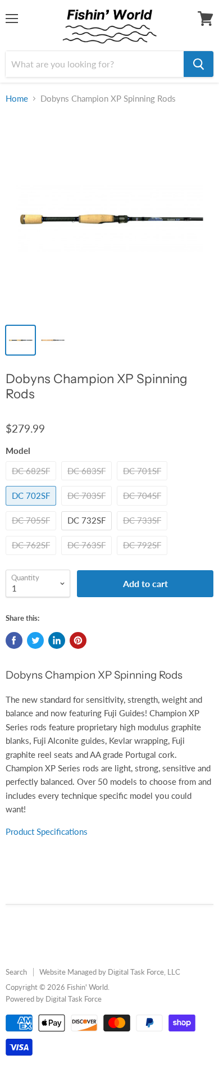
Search (16, 971)
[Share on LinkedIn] (56, 640)
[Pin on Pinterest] (78, 640)
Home (17, 98)
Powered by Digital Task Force (54, 998)
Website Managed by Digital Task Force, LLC (109, 971)
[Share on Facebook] (14, 640)
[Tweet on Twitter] (35, 640)
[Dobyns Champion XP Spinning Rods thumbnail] (20, 340)
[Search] (198, 64)
